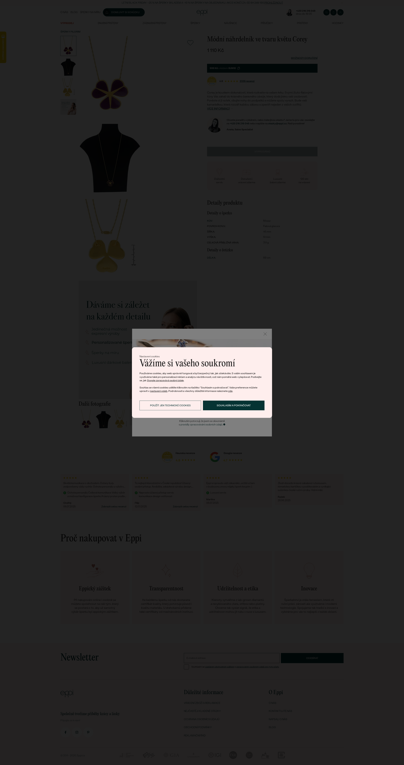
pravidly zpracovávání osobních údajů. (202, 424)
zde (230, 391)
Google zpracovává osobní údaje (165, 380)
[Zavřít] (265, 333)
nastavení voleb (158, 391)
